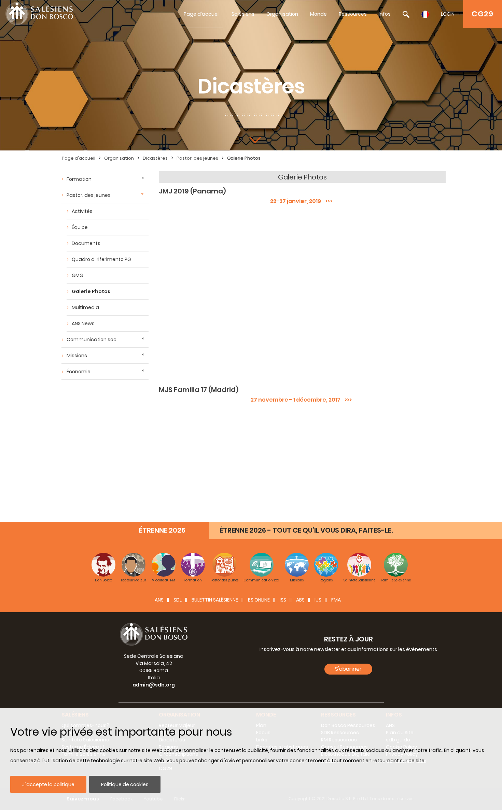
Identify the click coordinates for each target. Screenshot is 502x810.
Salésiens (243, 14)
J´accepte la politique (48, 784)
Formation (79, 179)
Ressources (353, 14)
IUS (318, 599)
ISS (283, 599)
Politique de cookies (125, 784)
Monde (318, 14)
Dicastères (155, 158)
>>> (326, 201)
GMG (77, 275)
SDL (177, 599)
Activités (82, 211)
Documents (86, 243)
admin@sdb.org (154, 684)
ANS (159, 599)
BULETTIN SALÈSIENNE (215, 599)
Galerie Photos (244, 158)
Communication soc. (92, 339)
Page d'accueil (202, 14)
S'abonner (348, 669)
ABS (300, 599)
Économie (78, 371)
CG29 (482, 14)
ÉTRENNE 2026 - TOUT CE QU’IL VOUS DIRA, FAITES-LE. (306, 530)
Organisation (282, 14)
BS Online (259, 599)
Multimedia (85, 307)
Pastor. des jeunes (197, 158)
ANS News (83, 323)
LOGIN (448, 14)
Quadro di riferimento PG (101, 259)
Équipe (80, 227)
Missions (77, 355)
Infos (385, 14)
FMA (336, 599)
